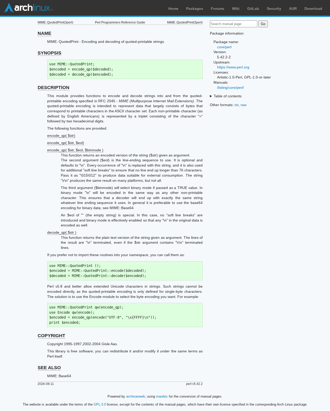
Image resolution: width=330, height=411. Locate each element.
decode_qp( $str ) (61, 232)
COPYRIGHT (51, 335)
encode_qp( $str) (61, 135)
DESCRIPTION (53, 87)
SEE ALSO (49, 367)
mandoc (162, 396)
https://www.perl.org (233, 67)
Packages (194, 8)
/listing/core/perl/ (230, 87)
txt (236, 105)
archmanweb (135, 396)
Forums (217, 8)
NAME (44, 33)
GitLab (253, 8)
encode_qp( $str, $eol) (65, 143)
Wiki (236, 8)
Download (313, 8)
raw (243, 105)
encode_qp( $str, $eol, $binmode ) (75, 150)
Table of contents (228, 96)
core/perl (224, 47)
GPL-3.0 (100, 404)
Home (173, 8)
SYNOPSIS (49, 53)
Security (274, 8)
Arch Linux (28, 8)
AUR (293, 8)
